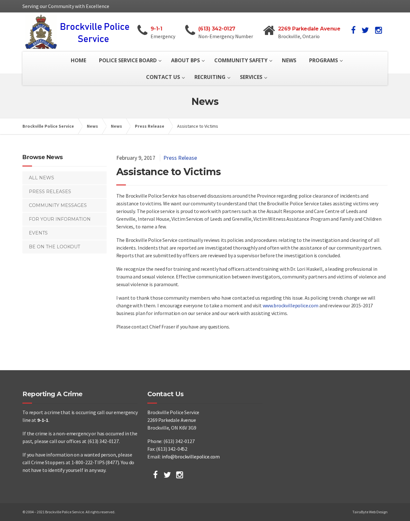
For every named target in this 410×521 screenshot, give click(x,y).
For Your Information (60, 219)
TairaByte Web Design (370, 511)
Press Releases (50, 191)
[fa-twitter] (365, 30)
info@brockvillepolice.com (191, 456)
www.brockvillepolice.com (290, 305)
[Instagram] (179, 475)
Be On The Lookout (54, 247)
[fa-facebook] (353, 30)
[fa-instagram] (378, 30)
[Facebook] (155, 475)
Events (38, 233)
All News (41, 178)
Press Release (180, 157)
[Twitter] (167, 475)
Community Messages (58, 205)
